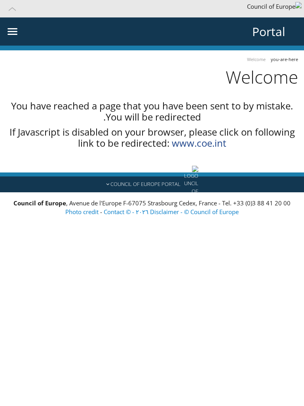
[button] (152, 8)
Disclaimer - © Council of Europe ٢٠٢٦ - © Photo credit (152, 212)
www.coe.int (199, 142)
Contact (114, 212)
